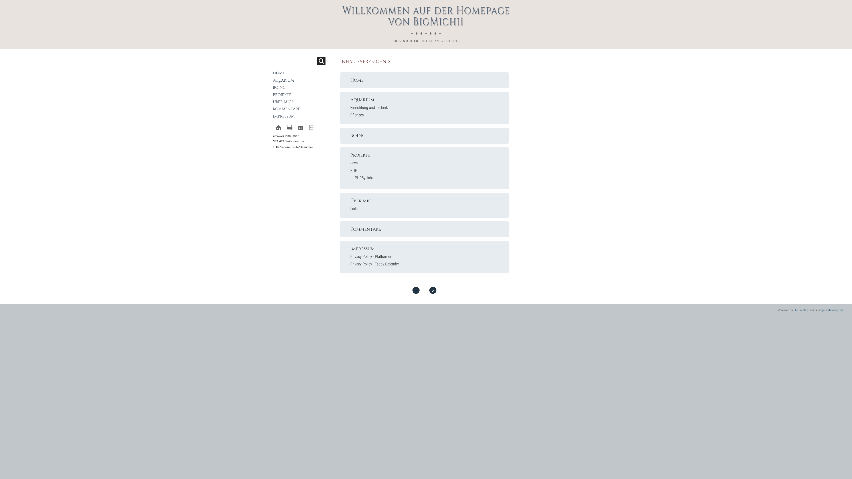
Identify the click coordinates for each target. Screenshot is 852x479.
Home (357, 80)
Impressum (362, 249)
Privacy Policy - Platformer (370, 256)
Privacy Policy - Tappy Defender (374, 264)
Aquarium (362, 100)
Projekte (360, 155)
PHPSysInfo (364, 177)
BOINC (357, 136)
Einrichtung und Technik (369, 107)
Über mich (362, 201)
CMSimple (799, 310)
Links (354, 208)
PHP (353, 170)
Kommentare (365, 229)
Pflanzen (357, 115)
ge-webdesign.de (832, 310)
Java (354, 163)
